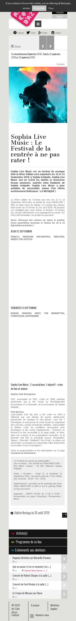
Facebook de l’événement (23, 453)
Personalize (39, 8)
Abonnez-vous (42, 615)
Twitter (32, 32)
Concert (60, 64)
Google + (45, 32)
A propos (35, 605)
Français (60, 12)
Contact (15, 615)
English (60, 16)
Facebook (20, 32)
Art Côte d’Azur (15, 610)
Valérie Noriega (23, 512)
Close (51, 8)
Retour (16, 46)
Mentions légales (54, 607)
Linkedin (58, 32)
